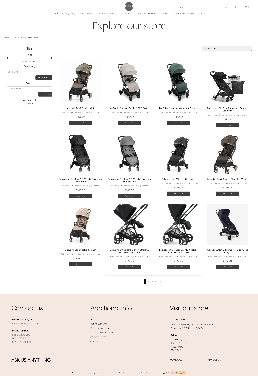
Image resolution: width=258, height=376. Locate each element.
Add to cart (129, 123)
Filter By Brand (45, 94)
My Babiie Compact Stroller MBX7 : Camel (129, 108)
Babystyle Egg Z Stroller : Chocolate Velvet (227, 179)
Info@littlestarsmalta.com (25, 323)
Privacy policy (180, 373)
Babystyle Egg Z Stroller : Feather (80, 250)
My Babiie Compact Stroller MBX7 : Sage (178, 108)
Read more (80, 123)
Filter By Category (44, 77)
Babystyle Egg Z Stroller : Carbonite (178, 179)
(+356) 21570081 (20, 338)
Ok (172, 373)
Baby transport (67, 112)
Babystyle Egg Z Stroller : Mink (80, 108)
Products (15, 38)
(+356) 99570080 (21, 342)
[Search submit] (226, 7)
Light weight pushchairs (91, 112)
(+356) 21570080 (21, 335)
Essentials (77, 112)
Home (7, 38)
